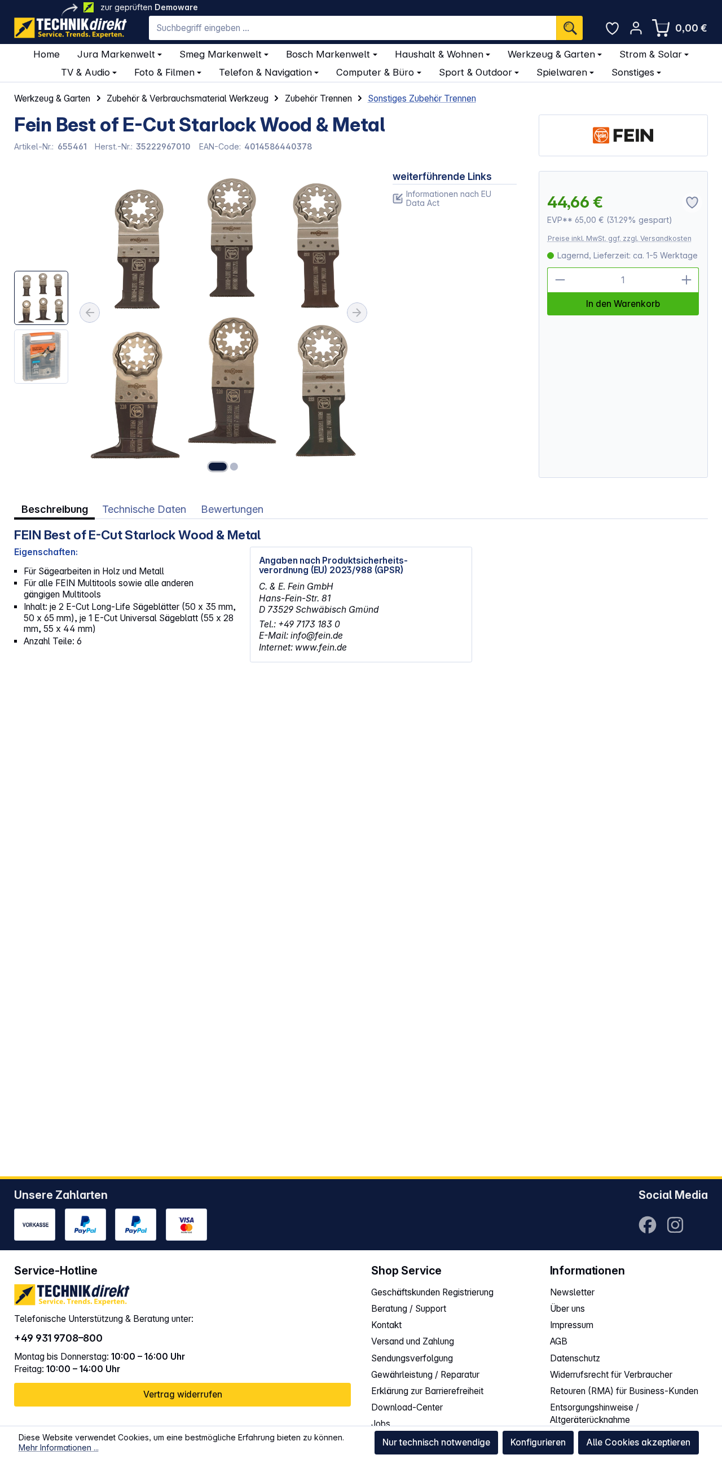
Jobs (380, 1423)
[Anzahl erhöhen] (686, 279)
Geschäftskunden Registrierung (432, 1292)
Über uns (567, 1308)
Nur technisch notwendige (436, 1442)
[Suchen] (569, 28)
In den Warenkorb (623, 303)
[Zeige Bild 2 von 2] (234, 467)
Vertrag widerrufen (182, 1394)
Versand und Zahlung (412, 1341)
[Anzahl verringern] (559, 279)
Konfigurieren (538, 1442)
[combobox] (353, 28)
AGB (558, 1341)
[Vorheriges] (89, 312)
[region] (192, 324)
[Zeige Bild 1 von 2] (218, 467)
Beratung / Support (408, 1308)
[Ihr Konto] (636, 28)
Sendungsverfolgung (412, 1358)
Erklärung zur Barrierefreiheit (427, 1391)
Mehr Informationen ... (59, 1447)
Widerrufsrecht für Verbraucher (611, 1374)
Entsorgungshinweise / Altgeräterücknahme (594, 1413)
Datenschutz (575, 1358)
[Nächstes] (357, 312)
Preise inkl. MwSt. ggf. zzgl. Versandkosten (620, 238)
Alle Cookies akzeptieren (638, 1442)
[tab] (54, 508)
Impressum (571, 1325)
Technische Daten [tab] (144, 509)
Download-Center (407, 1407)
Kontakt (386, 1325)
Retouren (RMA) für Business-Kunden (624, 1391)
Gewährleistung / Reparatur (425, 1374)
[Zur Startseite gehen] (70, 27)
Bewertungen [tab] (232, 509)
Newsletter (572, 1292)
